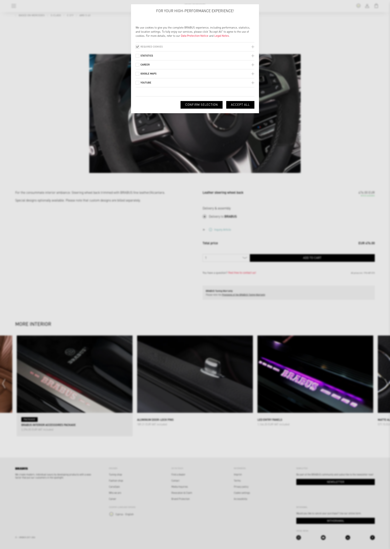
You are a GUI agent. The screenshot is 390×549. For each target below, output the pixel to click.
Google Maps (148, 73)
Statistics (146, 55)
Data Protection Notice (194, 35)
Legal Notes (221, 35)
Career (145, 64)
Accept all (240, 104)
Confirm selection (201, 104)
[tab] (195, 46)
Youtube (145, 82)
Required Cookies (151, 46)
